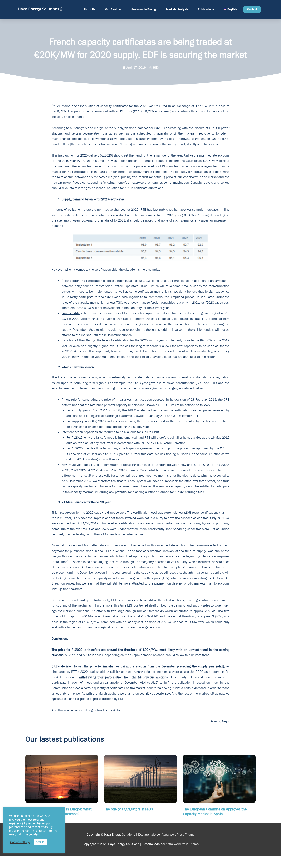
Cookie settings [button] (20, 842)
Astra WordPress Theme (178, 834)
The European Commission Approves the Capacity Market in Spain (215, 811)
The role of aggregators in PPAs (128, 809)
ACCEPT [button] (40, 842)
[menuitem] (230, 9)
